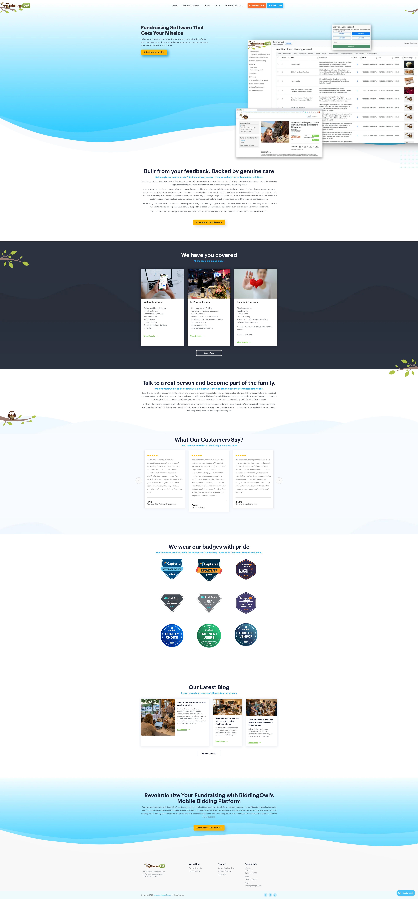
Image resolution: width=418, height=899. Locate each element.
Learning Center (194, 871)
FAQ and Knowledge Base (226, 868)
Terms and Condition (224, 871)
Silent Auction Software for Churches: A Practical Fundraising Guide (228, 721)
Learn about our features (209, 828)
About (207, 6)
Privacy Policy (222, 874)
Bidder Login (276, 5)
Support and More (234, 6)
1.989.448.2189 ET (251, 879)
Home (174, 6)
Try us (217, 6)
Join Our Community (154, 52)
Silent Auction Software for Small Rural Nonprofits (191, 704)
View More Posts (209, 753)
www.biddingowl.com (162, 895)
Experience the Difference (209, 222)
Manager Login (258, 5)
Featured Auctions (190, 6)
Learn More (209, 353)
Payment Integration (195, 868)
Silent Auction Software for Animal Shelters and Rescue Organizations (261, 722)
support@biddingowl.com (253, 886)
